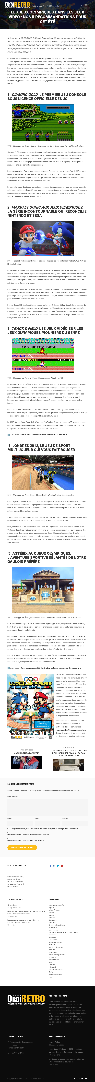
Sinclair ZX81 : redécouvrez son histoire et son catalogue (44, 435)
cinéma (51, 913)
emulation (52, 922)
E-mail (37, 818)
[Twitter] (58, 866)
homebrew (52, 935)
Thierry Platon (12, 905)
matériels (52, 945)
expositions (53, 927)
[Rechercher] (81, 5)
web (50, 977)
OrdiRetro (52, 957)
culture (51, 915)
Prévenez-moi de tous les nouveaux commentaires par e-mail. (28, 835)
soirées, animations (56, 969)
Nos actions (53, 952)
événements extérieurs (57, 925)
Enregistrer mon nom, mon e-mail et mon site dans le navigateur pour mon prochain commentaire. (44, 829)
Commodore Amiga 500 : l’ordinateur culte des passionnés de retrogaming (51, 668)
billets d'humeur (54, 910)
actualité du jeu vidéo (56, 905)
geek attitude (53, 930)
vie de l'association (55, 974)
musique (52, 950)
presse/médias (54, 960)
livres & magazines (55, 942)
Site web (65, 818)
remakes (52, 964)
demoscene (53, 920)
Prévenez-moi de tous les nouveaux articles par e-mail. (26, 840)
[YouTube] (61, 866)
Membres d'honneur (56, 947)
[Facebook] (50, 866)
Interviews (52, 937)
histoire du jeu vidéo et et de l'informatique (63, 932)
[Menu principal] (86, 5)
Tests (51, 972)
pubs (50, 962)
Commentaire (12, 796)
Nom (9, 818)
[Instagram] (54, 866)
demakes (52, 917)
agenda (51, 908)
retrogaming (53, 967)
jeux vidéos (53, 940)
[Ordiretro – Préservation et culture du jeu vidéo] (17, 5)
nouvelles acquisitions (57, 955)
